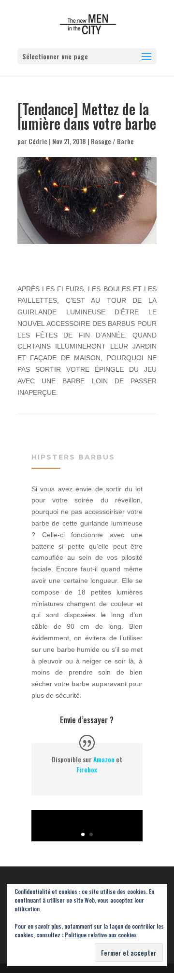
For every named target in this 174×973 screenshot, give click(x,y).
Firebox (86, 769)
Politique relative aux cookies (101, 935)
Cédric (38, 141)
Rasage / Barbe (112, 141)
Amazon (104, 759)
